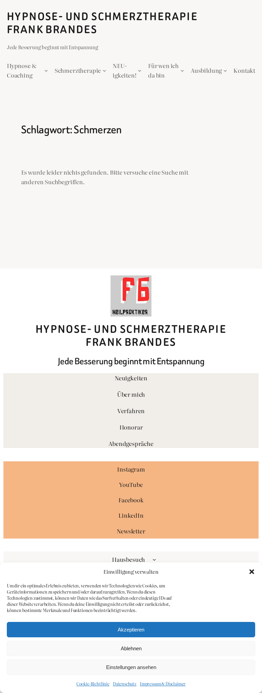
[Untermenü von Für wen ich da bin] (182, 70)
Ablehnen (131, 648)
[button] (251, 571)
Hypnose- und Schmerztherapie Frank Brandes (102, 23)
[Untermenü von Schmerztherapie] (104, 70)
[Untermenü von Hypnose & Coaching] (46, 70)
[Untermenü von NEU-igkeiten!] (139, 70)
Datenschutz (124, 684)
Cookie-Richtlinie (93, 684)
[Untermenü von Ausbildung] (225, 70)
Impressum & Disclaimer (163, 684)
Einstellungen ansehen (131, 667)
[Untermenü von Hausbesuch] (154, 559)
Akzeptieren (131, 630)
